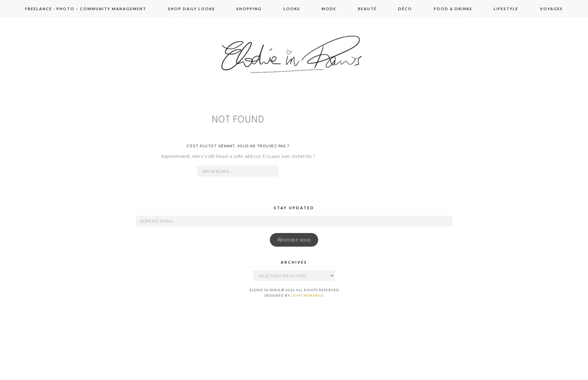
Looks (291, 8)
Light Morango (307, 295)
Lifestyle (506, 8)
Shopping (249, 8)
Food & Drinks (453, 8)
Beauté (367, 8)
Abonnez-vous (294, 240)
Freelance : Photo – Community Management (85, 8)
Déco (405, 8)
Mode (329, 8)
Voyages (551, 8)
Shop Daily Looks (191, 8)
